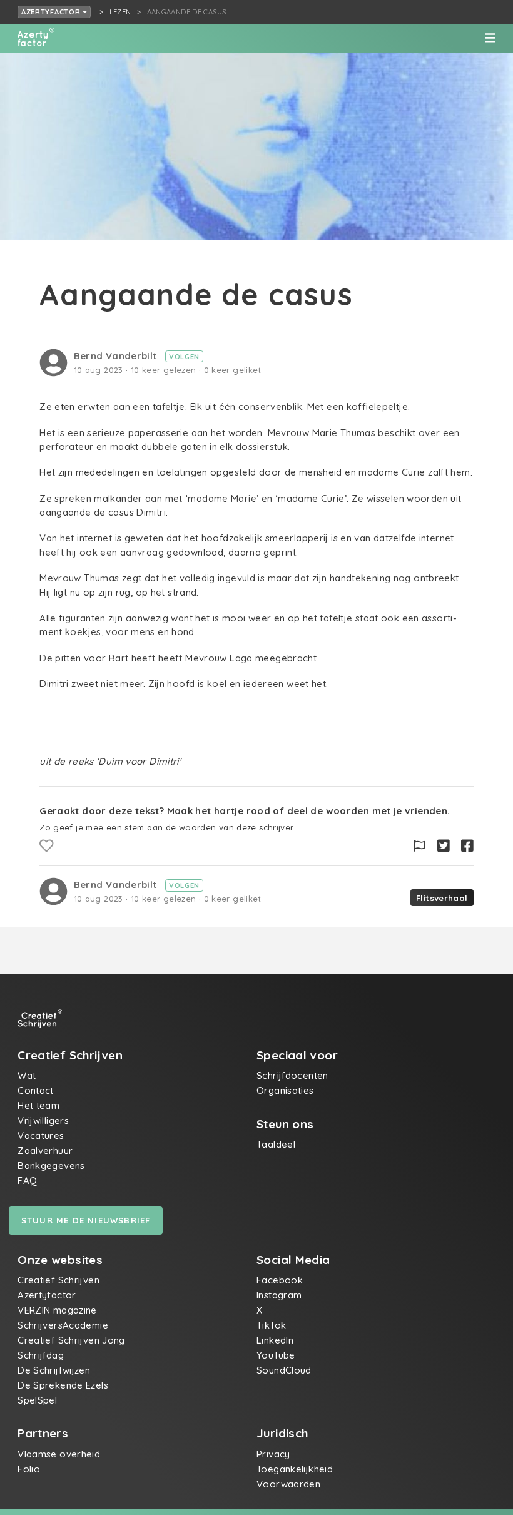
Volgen (184, 356)
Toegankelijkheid (294, 1469)
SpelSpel (37, 1400)
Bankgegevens (51, 1165)
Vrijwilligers (43, 1120)
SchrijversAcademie (63, 1325)
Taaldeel (275, 1144)
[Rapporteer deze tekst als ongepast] (419, 846)
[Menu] (490, 38)
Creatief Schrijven (58, 1280)
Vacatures (41, 1135)
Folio (29, 1469)
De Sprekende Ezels (63, 1385)
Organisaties (285, 1090)
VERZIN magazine (57, 1310)
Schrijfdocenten (292, 1075)
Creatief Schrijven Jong (71, 1340)
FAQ (27, 1180)
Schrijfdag (41, 1355)
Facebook (279, 1280)
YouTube (275, 1355)
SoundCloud (284, 1370)
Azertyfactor (52, 12)
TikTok (271, 1325)
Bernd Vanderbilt (117, 356)
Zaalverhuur (45, 1150)
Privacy (273, 1454)
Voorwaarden (288, 1484)
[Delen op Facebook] (467, 846)
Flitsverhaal (442, 898)
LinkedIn (274, 1340)
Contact (36, 1090)
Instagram (279, 1295)
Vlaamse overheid (59, 1454)
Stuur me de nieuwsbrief (86, 1220)
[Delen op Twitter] (443, 846)
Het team (38, 1105)
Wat (27, 1075)
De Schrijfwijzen (54, 1370)
